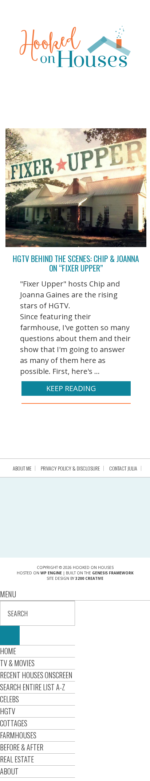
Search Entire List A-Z (32, 687)
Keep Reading (71, 388)
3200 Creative (89, 578)
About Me (22, 468)
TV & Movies (17, 662)
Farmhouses (18, 735)
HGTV (7, 711)
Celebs (9, 699)
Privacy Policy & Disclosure (70, 468)
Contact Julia (123, 468)
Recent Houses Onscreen (36, 674)
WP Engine (51, 572)
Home (8, 650)
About (9, 771)
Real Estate (17, 759)
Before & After (21, 747)
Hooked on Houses (75, 46)
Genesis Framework (113, 572)
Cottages (13, 723)
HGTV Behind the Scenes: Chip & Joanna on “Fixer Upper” (76, 263)
